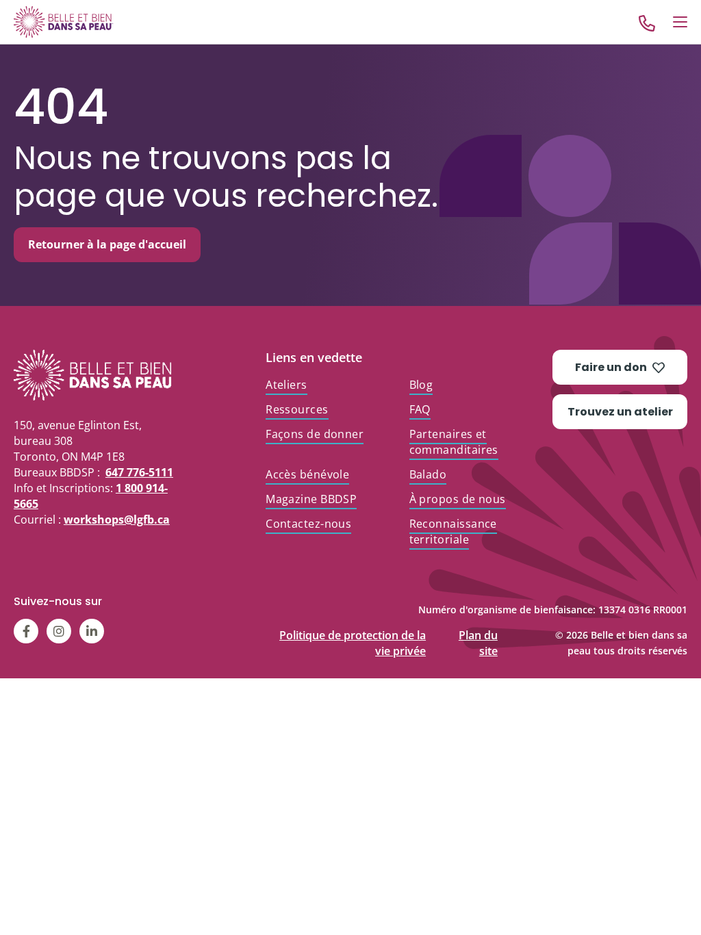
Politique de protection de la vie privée (352, 632)
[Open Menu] (680, 21)
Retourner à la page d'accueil (107, 244)
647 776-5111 (139, 472)
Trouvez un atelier (620, 412)
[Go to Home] (64, 21)
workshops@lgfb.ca (117, 519)
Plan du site (478, 632)
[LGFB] (94, 375)
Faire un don (611, 367)
